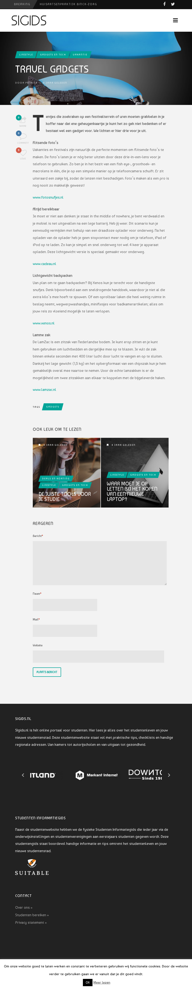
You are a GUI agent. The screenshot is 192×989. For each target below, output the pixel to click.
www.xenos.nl (44, 323)
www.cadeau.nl (44, 264)
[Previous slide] (23, 775)
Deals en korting (56, 478)
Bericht (38, 536)
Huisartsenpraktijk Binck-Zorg (68, 4)
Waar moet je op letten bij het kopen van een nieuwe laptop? (132, 491)
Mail (36, 619)
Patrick (31, 82)
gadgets (52, 406)
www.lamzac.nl (44, 389)
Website (37, 645)
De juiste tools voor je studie (65, 496)
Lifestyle (26, 54)
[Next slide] (169, 775)
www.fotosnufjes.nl (48, 197)
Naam (37, 593)
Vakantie (80, 54)
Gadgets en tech (53, 54)
